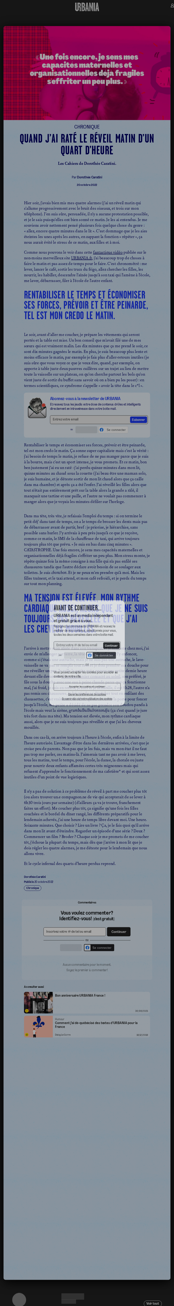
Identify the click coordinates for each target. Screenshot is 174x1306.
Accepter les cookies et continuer (87, 689)
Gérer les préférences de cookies (87, 697)
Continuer (113, 645)
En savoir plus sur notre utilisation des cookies (87, 702)
